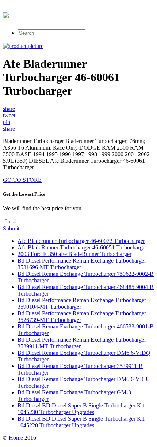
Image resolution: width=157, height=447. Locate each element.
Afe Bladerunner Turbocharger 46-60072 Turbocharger (81, 241)
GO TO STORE (22, 180)
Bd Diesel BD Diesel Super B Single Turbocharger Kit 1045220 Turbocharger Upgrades (81, 422)
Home (16, 438)
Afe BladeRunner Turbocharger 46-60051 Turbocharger (82, 247)
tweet (9, 115)
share (9, 109)
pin (6, 122)
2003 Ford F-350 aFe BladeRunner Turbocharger (74, 254)
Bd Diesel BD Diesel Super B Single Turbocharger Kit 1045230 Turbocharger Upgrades (81, 408)
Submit (11, 228)
